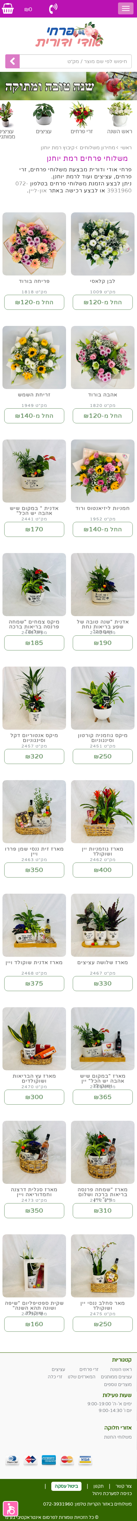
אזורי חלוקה (118, 1428)
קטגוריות (122, 1360)
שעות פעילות (117, 1395)
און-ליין (38, 190)
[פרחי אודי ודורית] (68, 35)
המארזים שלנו (82, 1377)
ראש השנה (121, 1369)
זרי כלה (55, 1377)
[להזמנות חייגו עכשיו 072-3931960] (53, 8)
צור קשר (124, 1486)
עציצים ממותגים (116, 1377)
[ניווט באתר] (125, 8)
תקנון (98, 1486)
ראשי (126, 148)
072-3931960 (58, 1504)
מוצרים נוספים (118, 1384)
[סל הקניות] (8, 8)
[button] (11, 1509)
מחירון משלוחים (97, 148)
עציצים (58, 1369)
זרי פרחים (88, 1369)
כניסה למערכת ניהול (112, 1493)
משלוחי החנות (118, 1437)
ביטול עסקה (66, 1486)
